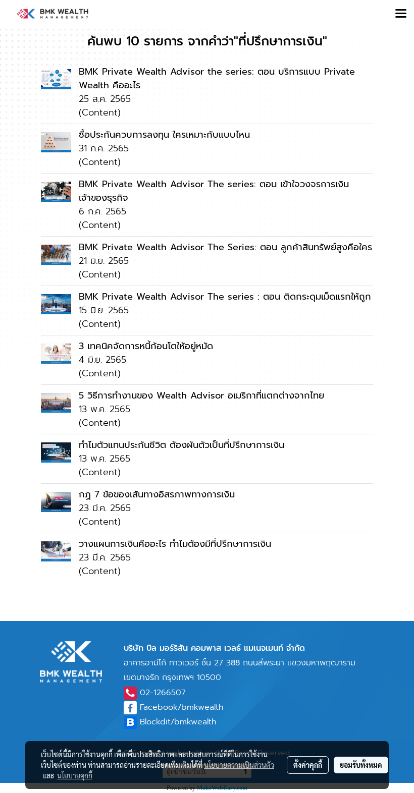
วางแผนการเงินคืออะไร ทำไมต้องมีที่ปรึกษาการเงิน (175, 544)
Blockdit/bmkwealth (178, 722)
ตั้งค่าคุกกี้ (307, 764)
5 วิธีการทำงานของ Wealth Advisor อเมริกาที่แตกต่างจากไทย (201, 395)
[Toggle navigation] (401, 14)
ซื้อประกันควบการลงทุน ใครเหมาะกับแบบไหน (164, 135)
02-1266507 (163, 693)
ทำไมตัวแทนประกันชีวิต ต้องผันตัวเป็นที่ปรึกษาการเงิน (181, 445)
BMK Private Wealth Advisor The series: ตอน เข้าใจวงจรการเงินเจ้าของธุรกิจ (214, 191)
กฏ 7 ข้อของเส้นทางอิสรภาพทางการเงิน (157, 494)
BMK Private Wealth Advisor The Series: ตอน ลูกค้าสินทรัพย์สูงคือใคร (225, 247)
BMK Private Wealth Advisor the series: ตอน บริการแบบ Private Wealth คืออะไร (217, 78)
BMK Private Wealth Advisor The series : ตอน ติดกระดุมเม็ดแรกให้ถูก (225, 297)
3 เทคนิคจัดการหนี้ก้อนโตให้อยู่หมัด (146, 346)
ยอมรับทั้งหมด (361, 764)
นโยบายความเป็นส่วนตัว (239, 764)
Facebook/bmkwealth (181, 707)
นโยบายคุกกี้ (74, 775)
